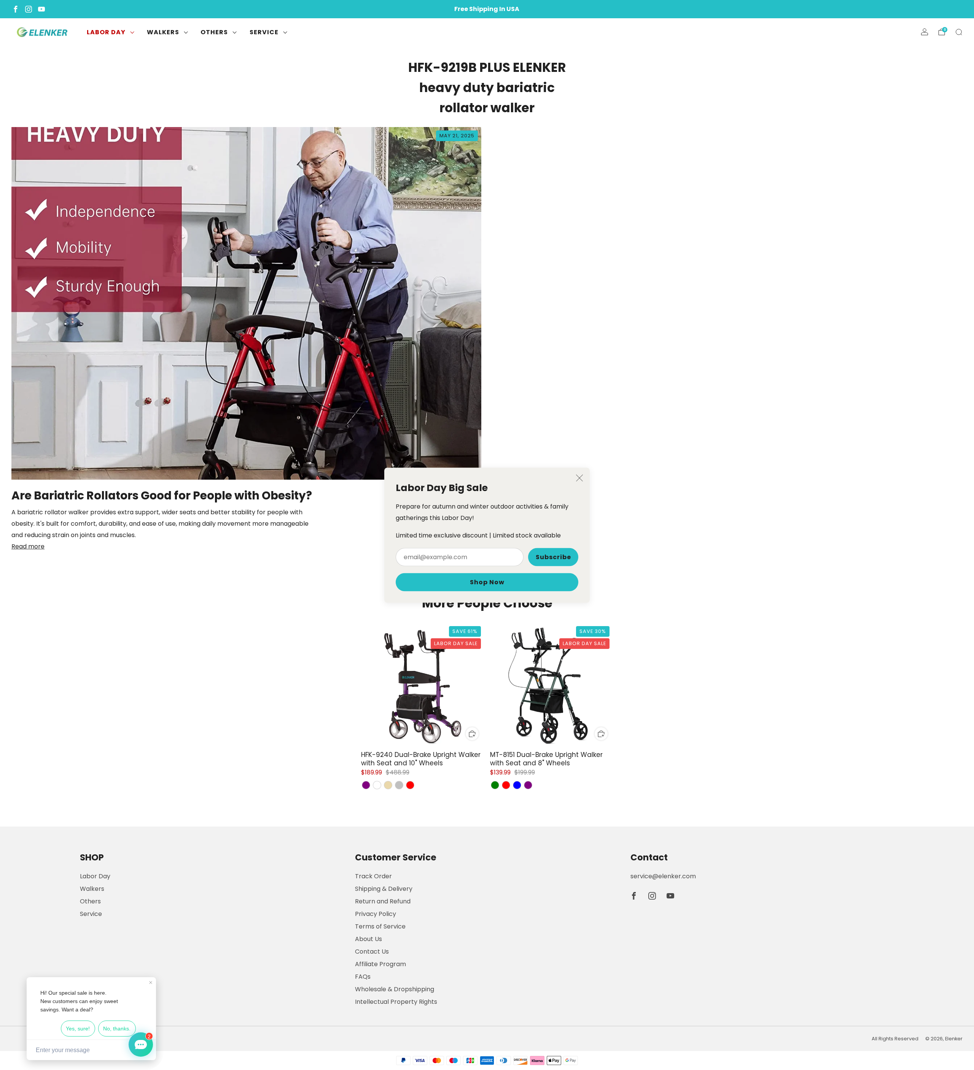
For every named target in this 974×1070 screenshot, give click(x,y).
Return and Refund (383, 901)
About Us (368, 939)
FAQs (363, 976)
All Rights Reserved (895, 1038)
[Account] (924, 32)
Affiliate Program (380, 964)
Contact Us (372, 951)
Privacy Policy (375, 913)
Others (214, 32)
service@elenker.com (663, 876)
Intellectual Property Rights (396, 1001)
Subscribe (553, 556)
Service (264, 32)
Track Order (373, 876)
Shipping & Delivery (383, 888)
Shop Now (487, 581)
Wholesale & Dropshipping (394, 989)
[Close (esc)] (579, 477)
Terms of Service (380, 926)
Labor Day (106, 32)
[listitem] (487, 9)
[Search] (959, 32)
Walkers (163, 32)
